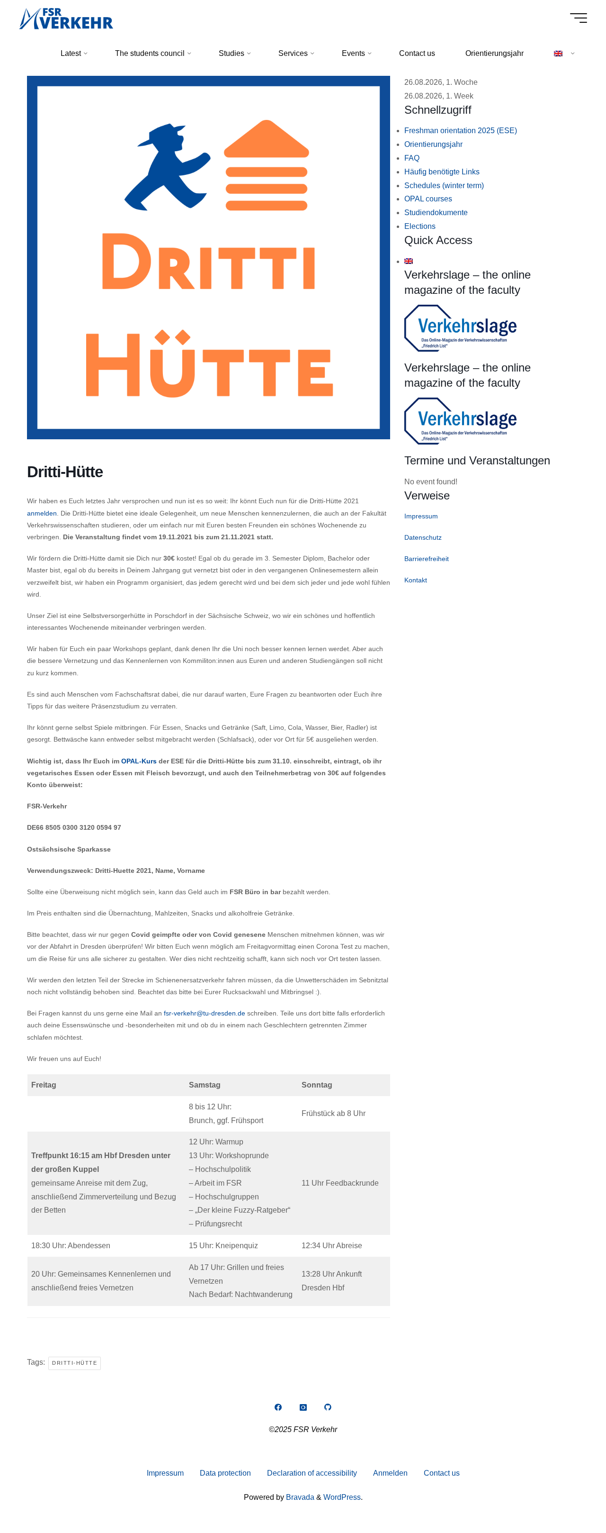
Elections (420, 226)
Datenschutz (423, 537)
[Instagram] (303, 1407)
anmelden (42, 513)
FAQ (411, 158)
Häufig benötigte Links (442, 172)
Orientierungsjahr (433, 144)
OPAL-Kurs (139, 761)
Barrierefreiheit (426, 558)
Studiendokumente (436, 213)
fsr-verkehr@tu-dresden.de (204, 1013)
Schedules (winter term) (444, 185)
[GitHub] (328, 1407)
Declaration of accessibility (312, 1473)
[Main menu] (578, 18)
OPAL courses (428, 199)
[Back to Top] (569, 1496)
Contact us (442, 1473)
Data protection (225, 1473)
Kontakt (415, 580)
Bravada (299, 1497)
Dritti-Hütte (74, 1363)
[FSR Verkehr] (66, 18)
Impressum (421, 516)
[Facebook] (278, 1407)
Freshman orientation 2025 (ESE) (460, 131)
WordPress (342, 1497)
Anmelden (390, 1473)
